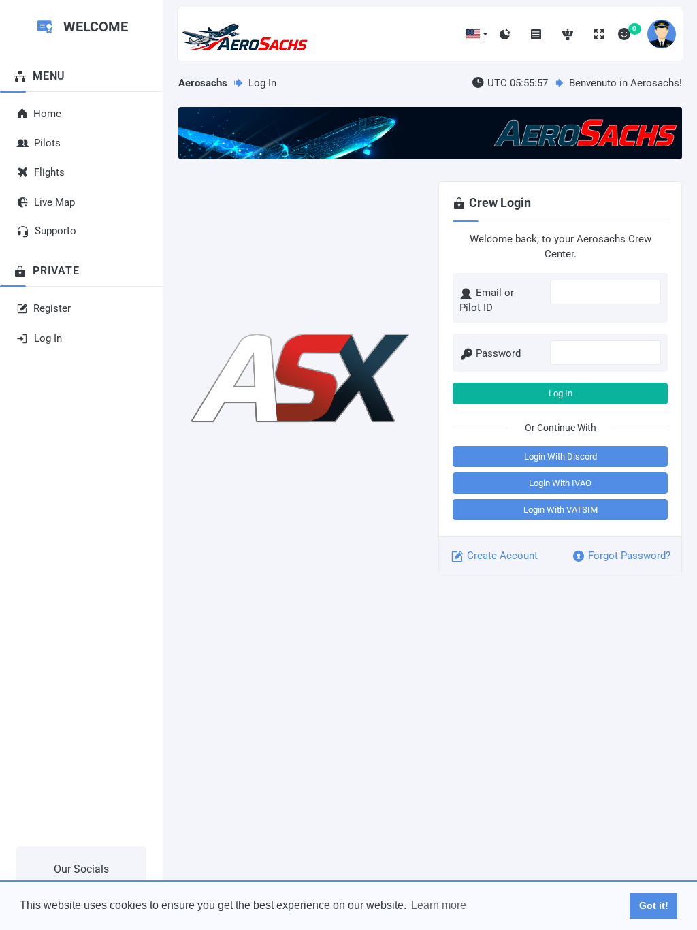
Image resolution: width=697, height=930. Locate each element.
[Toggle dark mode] (505, 34)
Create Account (502, 555)
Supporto (55, 231)
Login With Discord (560, 456)
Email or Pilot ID (486, 301)
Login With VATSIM (560, 509)
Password (498, 353)
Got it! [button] (653, 905)
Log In (560, 393)
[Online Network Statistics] (567, 34)
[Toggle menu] (536, 34)
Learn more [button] (438, 905)
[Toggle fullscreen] (599, 34)
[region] (81, 402)
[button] (477, 34)
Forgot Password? (629, 555)
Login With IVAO (560, 483)
